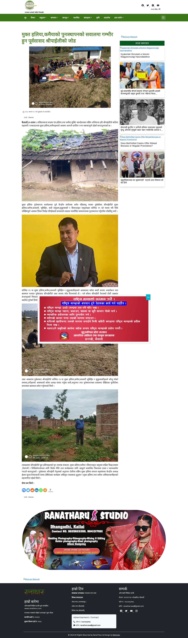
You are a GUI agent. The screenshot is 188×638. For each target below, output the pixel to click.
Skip (148, 297)
